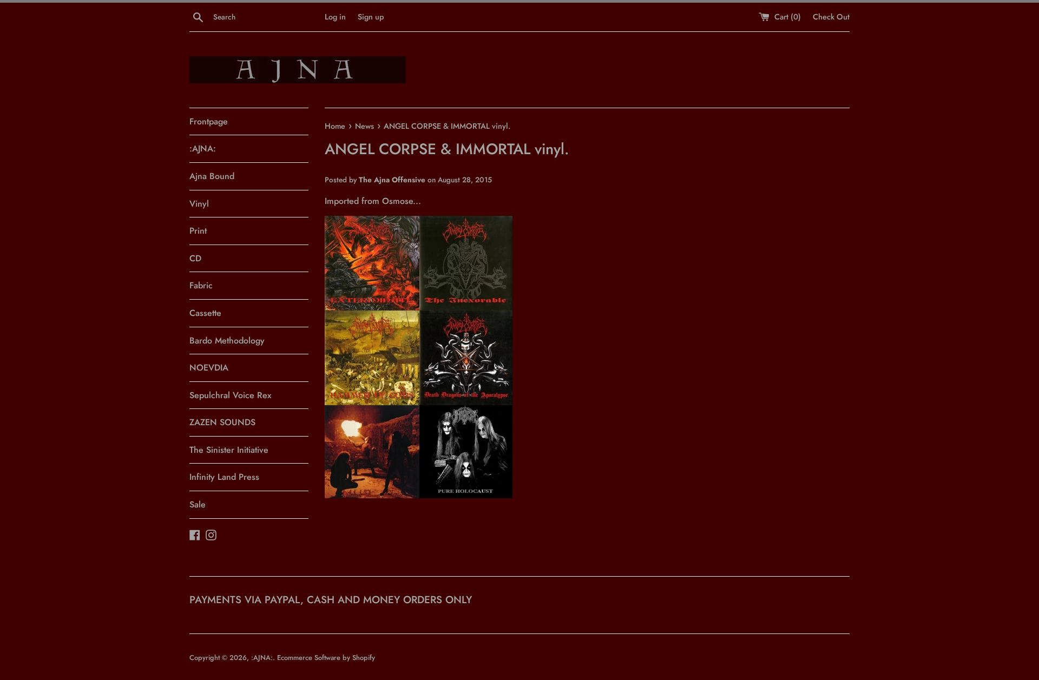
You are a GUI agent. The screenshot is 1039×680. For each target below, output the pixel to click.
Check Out (831, 16)
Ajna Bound (211, 176)
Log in (335, 16)
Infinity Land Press (224, 477)
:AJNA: (202, 148)
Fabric (201, 285)
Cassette (205, 313)
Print (198, 231)
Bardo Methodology (227, 340)
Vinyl (199, 203)
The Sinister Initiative (228, 450)
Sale (197, 504)
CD (195, 258)
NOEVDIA (208, 367)
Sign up (371, 16)
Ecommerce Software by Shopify (326, 657)
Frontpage (208, 121)
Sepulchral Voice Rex (230, 395)
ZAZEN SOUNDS (222, 422)
